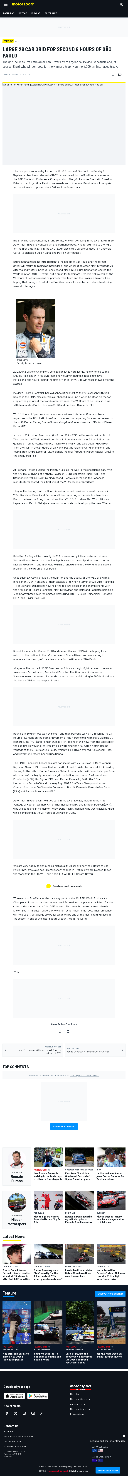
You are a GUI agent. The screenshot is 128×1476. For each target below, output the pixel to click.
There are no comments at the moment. (64, 1075)
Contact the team (12, 1441)
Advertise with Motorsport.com (18, 1436)
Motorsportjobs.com (80, 1399)
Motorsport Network (58, 1471)
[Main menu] (5, 4)
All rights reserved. (79, 1471)
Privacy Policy (80, 1466)
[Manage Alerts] (68, 1031)
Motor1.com (75, 1394)
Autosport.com (77, 1404)
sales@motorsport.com (15, 1446)
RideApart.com (77, 1414)
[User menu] (122, 4)
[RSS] (42, 1413)
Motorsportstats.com (80, 1409)
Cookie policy (65, 1466)
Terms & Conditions (47, 1466)
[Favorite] (113, 74)
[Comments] (121, 74)
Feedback (8, 1431)
